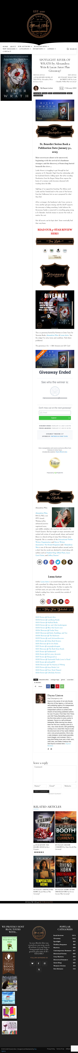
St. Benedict (37, 682)
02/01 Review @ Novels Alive (46, 617)
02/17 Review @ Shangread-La (46, 657)
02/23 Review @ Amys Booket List (47, 667)
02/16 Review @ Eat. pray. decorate (48, 654)
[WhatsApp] (62, 686)
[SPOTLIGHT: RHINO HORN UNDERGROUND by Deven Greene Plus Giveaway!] (65, 872)
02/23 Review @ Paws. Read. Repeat (48, 670)
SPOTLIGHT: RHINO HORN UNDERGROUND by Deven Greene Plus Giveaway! (64, 892)
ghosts (63, 679)
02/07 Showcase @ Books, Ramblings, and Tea (51, 633)
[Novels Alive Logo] (39, 25)
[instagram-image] (4, 910)
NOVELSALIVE (46, 902)
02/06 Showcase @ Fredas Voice (47, 630)
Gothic (50, 93)
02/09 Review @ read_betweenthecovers (50, 638)
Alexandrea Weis (44, 679)
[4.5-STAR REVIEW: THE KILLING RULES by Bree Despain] (44, 827)
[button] (72, 49)
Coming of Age (37, 93)
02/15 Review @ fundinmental (46, 651)
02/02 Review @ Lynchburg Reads (47, 620)
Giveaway (44, 93)
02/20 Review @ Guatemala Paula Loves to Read (53, 659)
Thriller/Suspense (38, 95)
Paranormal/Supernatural (60, 93)
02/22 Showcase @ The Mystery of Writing (50, 665)
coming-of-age (55, 679)
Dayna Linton (48, 88)
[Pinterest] (57, 686)
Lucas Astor (70, 679)
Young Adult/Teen (41, 842)
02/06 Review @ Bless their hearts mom (49, 628)
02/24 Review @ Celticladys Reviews (48, 673)
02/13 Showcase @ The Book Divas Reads (50, 649)
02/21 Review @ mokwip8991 (45, 662)
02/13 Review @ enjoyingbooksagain (48, 646)
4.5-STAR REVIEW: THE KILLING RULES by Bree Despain (41, 847)
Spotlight (69, 93)
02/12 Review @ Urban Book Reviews (48, 641)
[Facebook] (48, 686)
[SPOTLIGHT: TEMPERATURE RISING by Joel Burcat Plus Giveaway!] (44, 872)
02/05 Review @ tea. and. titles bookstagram (51, 625)
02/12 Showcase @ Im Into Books (47, 644)
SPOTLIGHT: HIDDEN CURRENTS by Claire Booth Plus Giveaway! (65, 847)
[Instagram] (51, 748)
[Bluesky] (32, 963)
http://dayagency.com (55, 698)
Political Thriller (41, 886)
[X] (53, 686)
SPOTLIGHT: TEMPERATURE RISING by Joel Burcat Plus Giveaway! (43, 892)
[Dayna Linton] (37, 88)
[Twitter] (39, 969)
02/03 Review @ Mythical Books (47, 622)
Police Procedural (63, 842)
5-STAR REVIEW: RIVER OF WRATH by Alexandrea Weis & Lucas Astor (43, 79)
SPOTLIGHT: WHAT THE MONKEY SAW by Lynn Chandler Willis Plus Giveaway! (66, 79)
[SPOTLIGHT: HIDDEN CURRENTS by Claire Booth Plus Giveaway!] (65, 827)
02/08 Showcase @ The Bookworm (47, 636)
